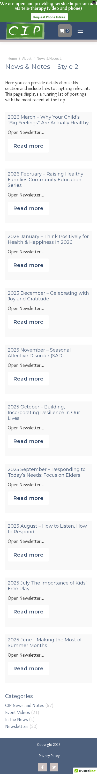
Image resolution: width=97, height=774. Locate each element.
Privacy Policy (49, 755)
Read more (28, 146)
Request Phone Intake (49, 17)
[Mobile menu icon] (80, 30)
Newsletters (16, 726)
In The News (16, 719)
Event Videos (17, 712)
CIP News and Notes (24, 705)
